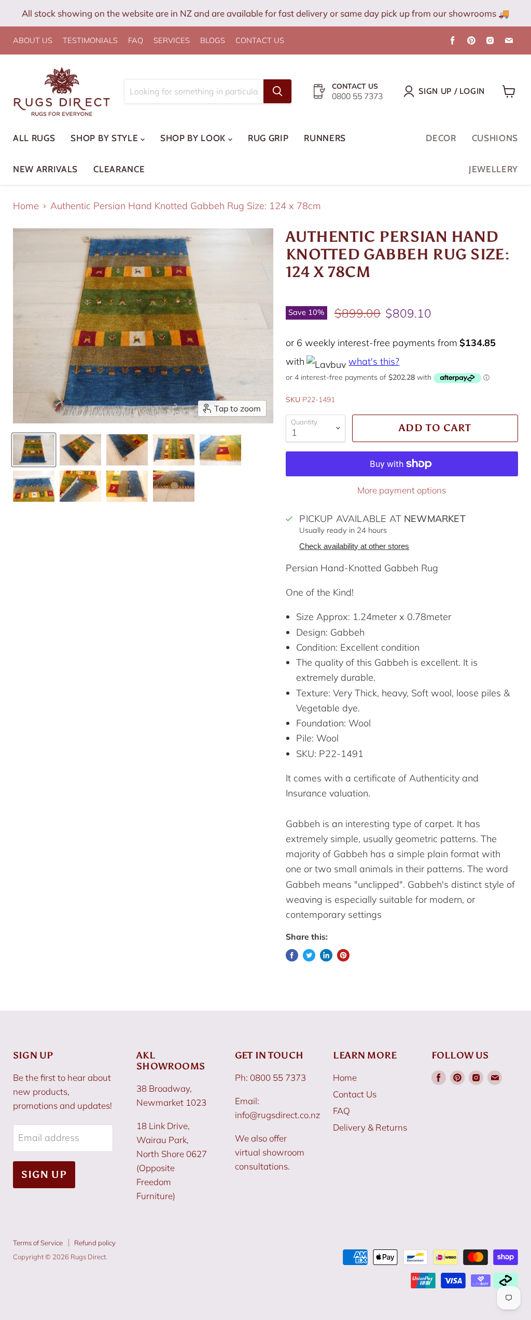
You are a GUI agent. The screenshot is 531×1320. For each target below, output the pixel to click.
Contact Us (354, 1094)
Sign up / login (451, 91)
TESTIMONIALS (90, 40)
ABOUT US (32, 40)
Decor (441, 138)
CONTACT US (259, 40)
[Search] (277, 91)
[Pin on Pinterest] (343, 955)
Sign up (44, 1174)
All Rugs (34, 138)
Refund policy (95, 1243)
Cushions (495, 138)
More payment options (401, 490)
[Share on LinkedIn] (326, 955)
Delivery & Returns (370, 1127)
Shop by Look (194, 138)
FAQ (135, 40)
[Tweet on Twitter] (309, 955)
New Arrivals (45, 169)
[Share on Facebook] (292, 955)
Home (26, 206)
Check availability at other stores (354, 546)
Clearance (119, 169)
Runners (325, 138)
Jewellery (493, 169)
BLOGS (212, 40)
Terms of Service (38, 1243)
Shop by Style (106, 138)
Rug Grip (268, 138)
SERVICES (171, 40)
